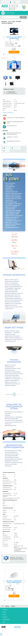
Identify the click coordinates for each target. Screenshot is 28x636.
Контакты (4, 614)
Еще (1, 633)
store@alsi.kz (13, 8)
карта (1, 634)
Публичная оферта (6, 619)
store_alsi (13, 9)
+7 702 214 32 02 (14, 6)
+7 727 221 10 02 (14, 5)
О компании (5, 609)
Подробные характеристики (8, 112)
